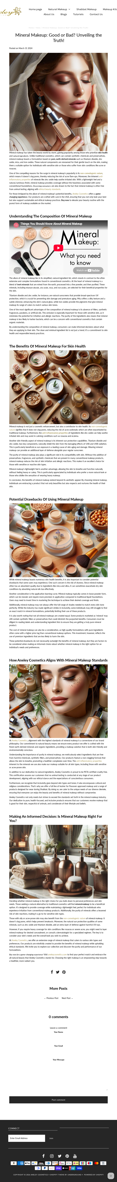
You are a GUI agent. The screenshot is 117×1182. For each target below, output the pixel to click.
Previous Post (52, 998)
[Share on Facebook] (52, 973)
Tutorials (78, 14)
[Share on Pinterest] (64, 973)
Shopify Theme (57, 1175)
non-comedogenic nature (91, 173)
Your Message (58, 1060)
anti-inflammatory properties (55, 433)
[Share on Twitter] (57, 973)
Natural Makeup (57, 9)
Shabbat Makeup (86, 9)
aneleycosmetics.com (57, 954)
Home (31, 28)
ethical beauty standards (49, 189)
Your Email (58, 1046)
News (38, 28)
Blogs (63, 14)
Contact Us (96, 14)
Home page (35, 9)
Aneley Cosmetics (80, 194)
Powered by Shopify (94, 1175)
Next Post (66, 998)
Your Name (58, 1032)
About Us (49, 14)
